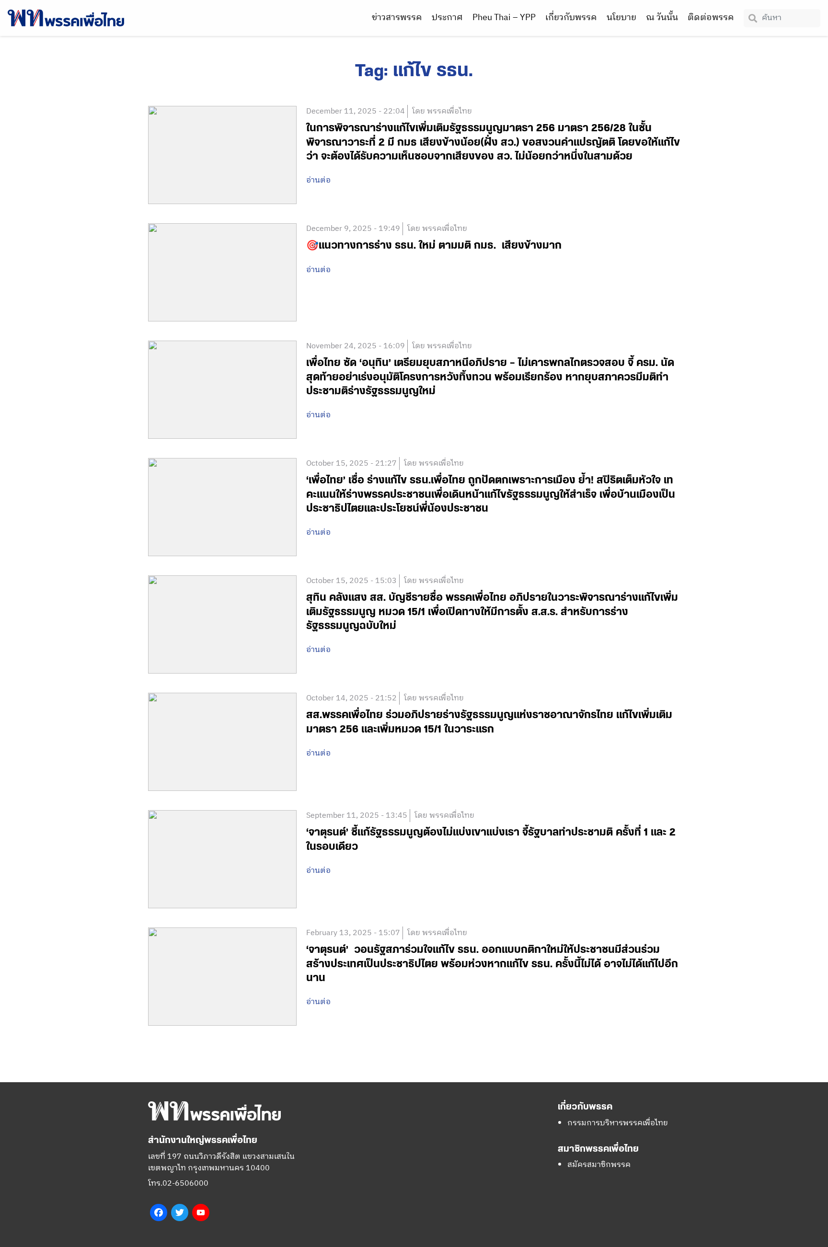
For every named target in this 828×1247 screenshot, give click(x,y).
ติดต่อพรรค (711, 18)
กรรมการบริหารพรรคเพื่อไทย (617, 1123)
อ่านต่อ (318, 180)
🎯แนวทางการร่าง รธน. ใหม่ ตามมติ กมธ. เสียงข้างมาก (434, 245)
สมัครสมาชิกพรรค (599, 1164)
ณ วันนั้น (662, 18)
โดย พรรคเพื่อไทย (442, 111)
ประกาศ (447, 18)
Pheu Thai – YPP (504, 18)
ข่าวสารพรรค (397, 18)
